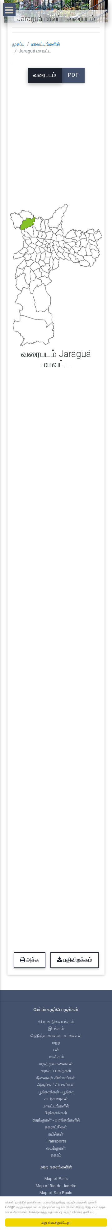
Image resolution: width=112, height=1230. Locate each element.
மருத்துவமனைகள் (56, 1063)
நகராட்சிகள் (56, 1126)
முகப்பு (18, 44)
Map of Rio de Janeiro (56, 1185)
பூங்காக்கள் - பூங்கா (56, 1091)
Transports (56, 1140)
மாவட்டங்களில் (45, 44)
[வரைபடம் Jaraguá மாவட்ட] (56, 275)
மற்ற (56, 1042)
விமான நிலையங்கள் (56, 1021)
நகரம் (56, 1154)
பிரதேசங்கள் (56, 1112)
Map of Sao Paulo (56, 1192)
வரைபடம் (44, 75)
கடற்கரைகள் (56, 1098)
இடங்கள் (56, 1028)
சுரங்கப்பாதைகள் (56, 1070)
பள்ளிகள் (56, 1056)
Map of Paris (56, 1178)
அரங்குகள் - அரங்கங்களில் (56, 1119)
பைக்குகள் (56, 1148)
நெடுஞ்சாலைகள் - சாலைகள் (56, 1035)
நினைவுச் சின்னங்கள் (56, 1077)
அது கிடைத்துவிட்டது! (56, 1222)
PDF (73, 75)
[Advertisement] (56, 139)
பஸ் (56, 1049)
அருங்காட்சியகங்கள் (56, 1084)
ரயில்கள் (56, 1134)
